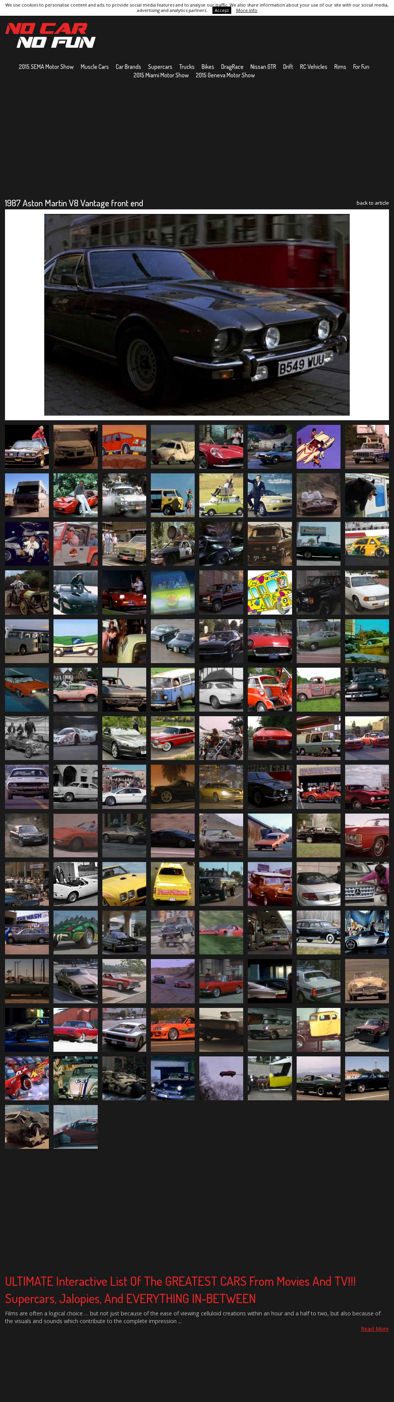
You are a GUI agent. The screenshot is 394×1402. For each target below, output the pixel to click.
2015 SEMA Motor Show (46, 66)
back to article (373, 202)
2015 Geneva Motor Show (225, 75)
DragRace (232, 66)
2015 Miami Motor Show (161, 75)
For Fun (361, 66)
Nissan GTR (263, 66)
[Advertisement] (197, 138)
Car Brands (128, 66)
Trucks (187, 66)
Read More (375, 1328)
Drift (288, 66)
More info (246, 10)
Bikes (208, 66)
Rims (340, 66)
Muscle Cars (95, 66)
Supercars (160, 66)
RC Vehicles (313, 66)
